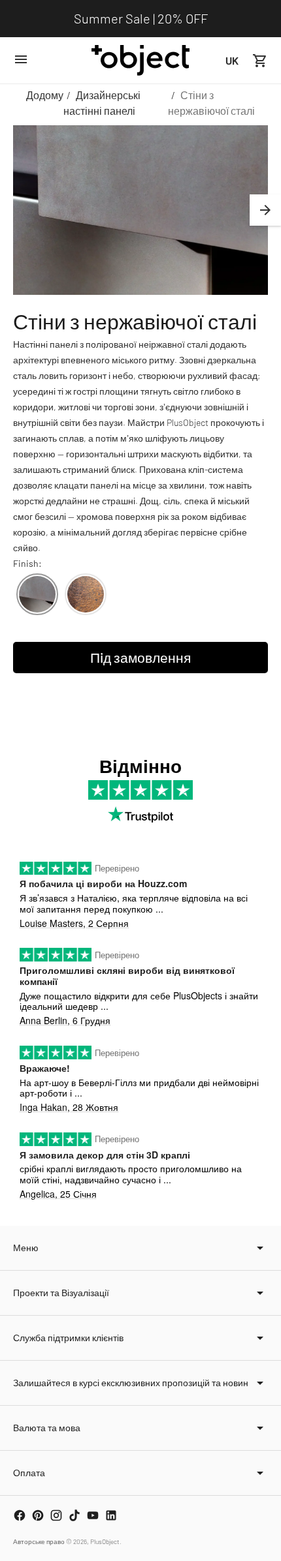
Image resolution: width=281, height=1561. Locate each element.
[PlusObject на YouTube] (92, 1515)
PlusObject (105, 1541)
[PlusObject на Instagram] (56, 1515)
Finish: (27, 563)
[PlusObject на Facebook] (19, 1515)
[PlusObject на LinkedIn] (111, 1515)
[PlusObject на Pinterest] (37, 1515)
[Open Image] (140, 210)
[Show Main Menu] (21, 59)
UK (232, 60)
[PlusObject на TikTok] (74, 1515)
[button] (265, 210)
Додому (44, 95)
